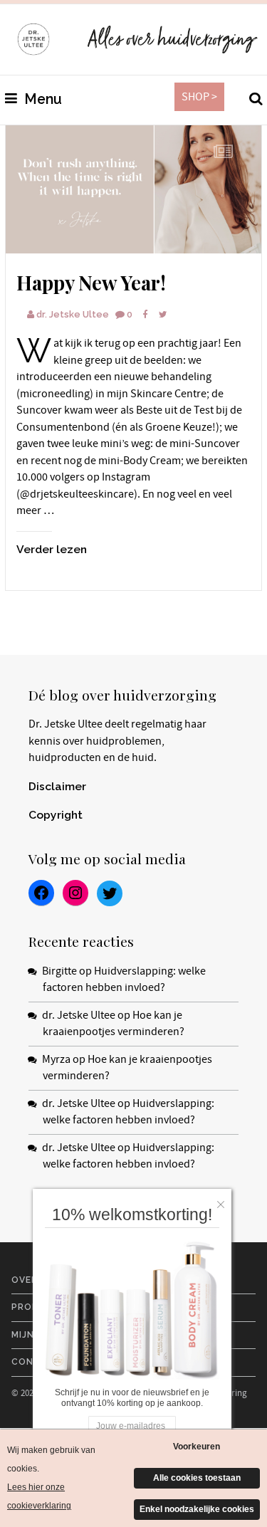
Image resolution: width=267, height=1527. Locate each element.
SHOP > (199, 97)
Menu (41, 99)
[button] (224, 1201)
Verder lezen (51, 549)
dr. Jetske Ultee (72, 314)
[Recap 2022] (133, 189)
